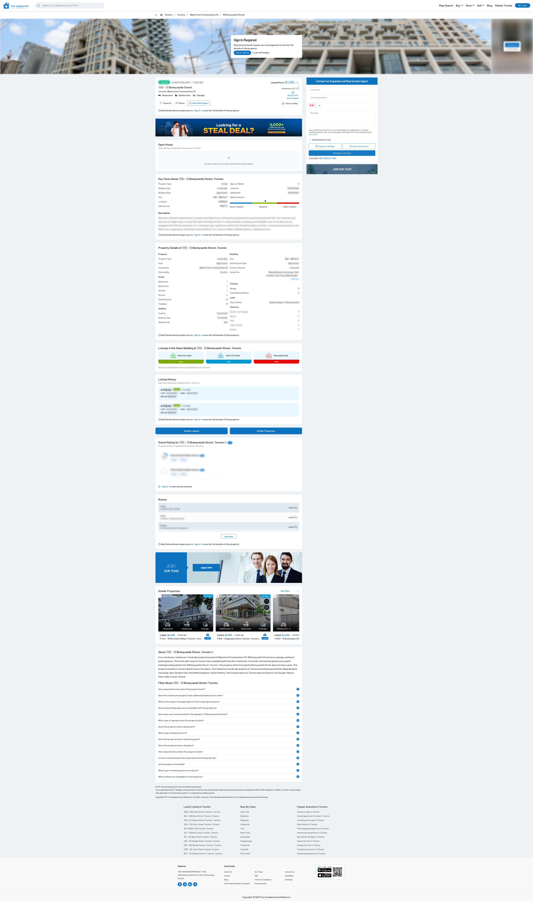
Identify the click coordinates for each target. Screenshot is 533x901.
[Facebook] (180, 884)
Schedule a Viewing (342, 153)
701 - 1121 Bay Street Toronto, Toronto (200, 837)
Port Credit (245, 853)
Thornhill (244, 849)
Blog (489, 5)
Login (524, 5)
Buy (458, 5)
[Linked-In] (190, 884)
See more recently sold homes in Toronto (179, 382)
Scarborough (246, 841)
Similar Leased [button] (191, 431)
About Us (228, 872)
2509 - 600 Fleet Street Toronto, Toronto (202, 812)
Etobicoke (245, 837)
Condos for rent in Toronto (308, 845)
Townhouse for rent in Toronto (310, 849)
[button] (289, 103)
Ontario (168, 14)
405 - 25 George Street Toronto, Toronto (202, 841)
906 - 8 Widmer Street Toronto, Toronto (201, 816)
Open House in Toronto (307, 824)
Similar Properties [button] (266, 431)
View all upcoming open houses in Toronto (179, 148)
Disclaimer (289, 875)
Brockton (244, 816)
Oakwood (244, 820)
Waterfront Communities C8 (204, 14)
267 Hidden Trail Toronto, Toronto (199, 828)
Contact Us (290, 872)
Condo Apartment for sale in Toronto (313, 816)
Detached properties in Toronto (311, 853)
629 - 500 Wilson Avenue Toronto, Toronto (202, 845)
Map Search (446, 5)
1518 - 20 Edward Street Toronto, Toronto (202, 820)
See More (285, 591)
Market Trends (503, 5)
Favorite (167, 103)
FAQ (256, 875)
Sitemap (288, 879)
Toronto (181, 14)
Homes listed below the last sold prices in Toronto (184, 367)
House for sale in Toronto (308, 812)
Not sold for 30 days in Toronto (310, 837)
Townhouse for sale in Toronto (310, 820)
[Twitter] (195, 884)
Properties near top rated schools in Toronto (181, 446)
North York (245, 832)
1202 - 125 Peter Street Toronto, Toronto (201, 824)
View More (228, 536)
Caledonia (244, 824)
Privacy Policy (260, 883)
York (242, 828)
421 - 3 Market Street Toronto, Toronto (201, 832)
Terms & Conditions (263, 879)
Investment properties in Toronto (312, 832)
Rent (469, 5)
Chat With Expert (200, 103)
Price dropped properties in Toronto (313, 828)
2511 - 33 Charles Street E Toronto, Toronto (203, 853)
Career (227, 875)
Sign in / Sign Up (242, 53)
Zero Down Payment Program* (237, 883)
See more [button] (313, 134)
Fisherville (245, 845)
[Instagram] (185, 884)
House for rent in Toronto (308, 841)
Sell (479, 5)
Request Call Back (326, 146)
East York (244, 812)
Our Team (259, 872)
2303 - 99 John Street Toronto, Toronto (201, 849)
